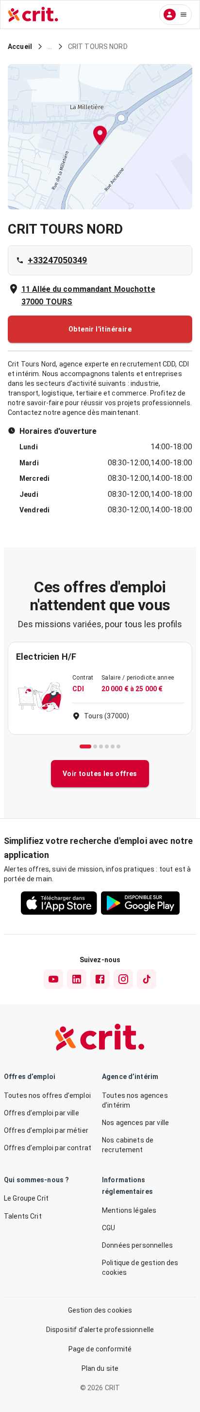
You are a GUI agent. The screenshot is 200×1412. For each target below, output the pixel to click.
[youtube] (53, 979)
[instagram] (123, 979)
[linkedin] (76, 979)
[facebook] (100, 979)
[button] (100, 137)
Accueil (20, 46)
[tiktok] (146, 979)
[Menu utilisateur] (175, 14)
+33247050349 (57, 260)
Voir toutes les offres (100, 773)
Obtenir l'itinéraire (100, 329)
